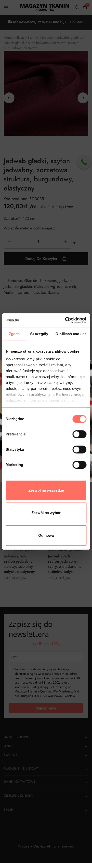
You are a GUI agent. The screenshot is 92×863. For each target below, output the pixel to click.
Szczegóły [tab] (39, 334)
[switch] (79, 434)
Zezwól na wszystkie (46, 490)
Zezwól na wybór (46, 513)
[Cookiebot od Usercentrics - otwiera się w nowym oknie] (65, 320)
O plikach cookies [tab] (70, 334)
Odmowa (46, 535)
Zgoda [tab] (14, 334)
